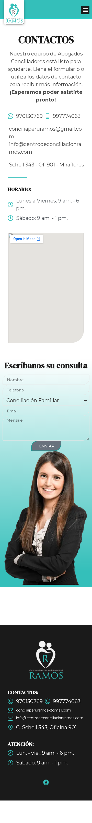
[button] (85, 10)
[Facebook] (46, 782)
